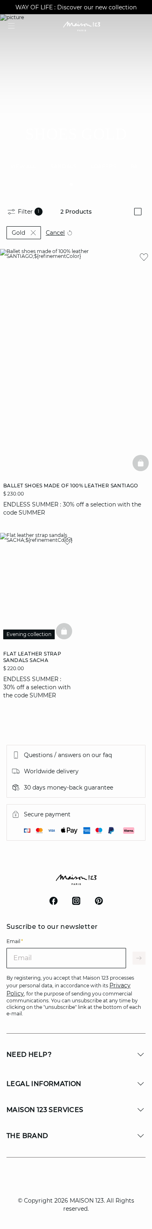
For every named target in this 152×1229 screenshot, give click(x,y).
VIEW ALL (23, 166)
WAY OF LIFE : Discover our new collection (76, 7)
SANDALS (63, 166)
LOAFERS (103, 166)
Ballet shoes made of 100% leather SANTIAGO (70, 486)
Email (14, 941)
